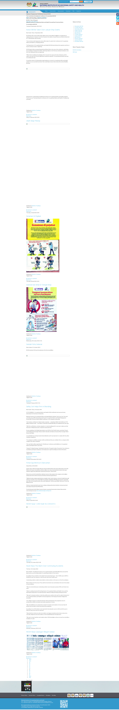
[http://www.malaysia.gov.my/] (69, 695)
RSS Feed (75, 52)
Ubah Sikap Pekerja (33, 121)
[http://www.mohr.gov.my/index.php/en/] (80, 695)
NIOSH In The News (42, 17)
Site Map (54, 695)
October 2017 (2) (78, 27)
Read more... (29, 115)
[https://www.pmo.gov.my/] (73, 695)
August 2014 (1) (78, 35)
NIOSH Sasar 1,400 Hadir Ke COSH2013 (40, 504)
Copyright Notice (40, 695)
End (30, 677)
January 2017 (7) (78, 31)
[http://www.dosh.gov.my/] (84, 695)
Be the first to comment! (31, 114)
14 (29, 665)
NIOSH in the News (77, 49)
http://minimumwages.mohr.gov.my (43, 490)
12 (29, 662)
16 (29, 667)
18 (29, 670)
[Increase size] (25, 690)
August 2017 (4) (78, 30)
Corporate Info (53, 11)
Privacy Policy (24, 695)
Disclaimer (48, 695)
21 (29, 674)
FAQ (73, 11)
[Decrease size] (29, 690)
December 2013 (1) (79, 41)
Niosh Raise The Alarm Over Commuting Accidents (44, 566)
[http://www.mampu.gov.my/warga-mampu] (91, 695)
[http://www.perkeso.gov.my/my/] (88, 695)
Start (30, 659)
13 (29, 663)
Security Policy (32, 695)
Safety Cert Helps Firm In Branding (38, 406)
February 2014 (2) (78, 38)
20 (29, 673)
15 (29, 666)
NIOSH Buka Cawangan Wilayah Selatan (40, 632)
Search (81, 1)
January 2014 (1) (78, 40)
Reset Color (27, 685)
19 (29, 672)
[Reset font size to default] (27, 690)
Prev (30, 660)
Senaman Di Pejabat (33, 216)
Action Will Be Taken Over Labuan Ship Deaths (43, 30)
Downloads (68, 11)
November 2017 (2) (79, 26)
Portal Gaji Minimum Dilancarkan (38, 463)
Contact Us (78, 11)
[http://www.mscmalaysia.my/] (76, 695)
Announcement (61, 11)
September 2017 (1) (79, 28)
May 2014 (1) (77, 37)
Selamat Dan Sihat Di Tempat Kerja (38, 285)
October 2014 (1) (78, 34)
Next (30, 676)
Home (46, 11)
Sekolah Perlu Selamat (34, 344)
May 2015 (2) (77, 33)
